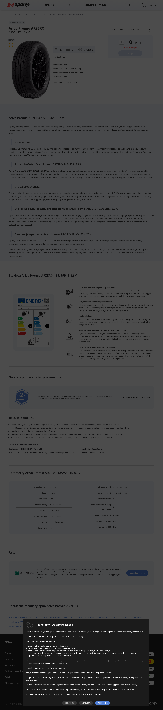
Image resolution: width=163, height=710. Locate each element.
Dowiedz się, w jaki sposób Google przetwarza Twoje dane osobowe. (85, 673)
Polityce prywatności (58, 668)
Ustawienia (69, 703)
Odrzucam (86, 703)
